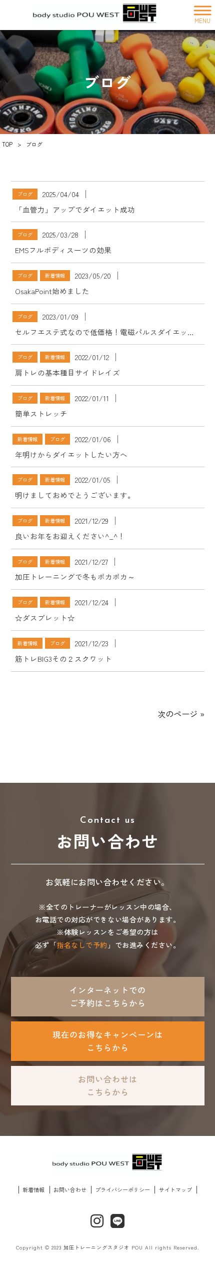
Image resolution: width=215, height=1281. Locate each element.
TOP (7, 144)
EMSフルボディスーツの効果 (63, 250)
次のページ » (181, 714)
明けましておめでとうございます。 (75, 495)
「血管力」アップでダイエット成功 (75, 209)
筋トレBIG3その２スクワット (63, 658)
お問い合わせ (70, 1189)
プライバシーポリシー (122, 1189)
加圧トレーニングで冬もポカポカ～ (75, 576)
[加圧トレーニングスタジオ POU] (95, 15)
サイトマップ (175, 1189)
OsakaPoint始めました (52, 291)
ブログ (25, 194)
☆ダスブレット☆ (45, 617)
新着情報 (55, 275)
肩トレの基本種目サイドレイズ (67, 372)
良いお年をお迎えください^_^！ (70, 536)
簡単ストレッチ (41, 413)
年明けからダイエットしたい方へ (71, 454)
